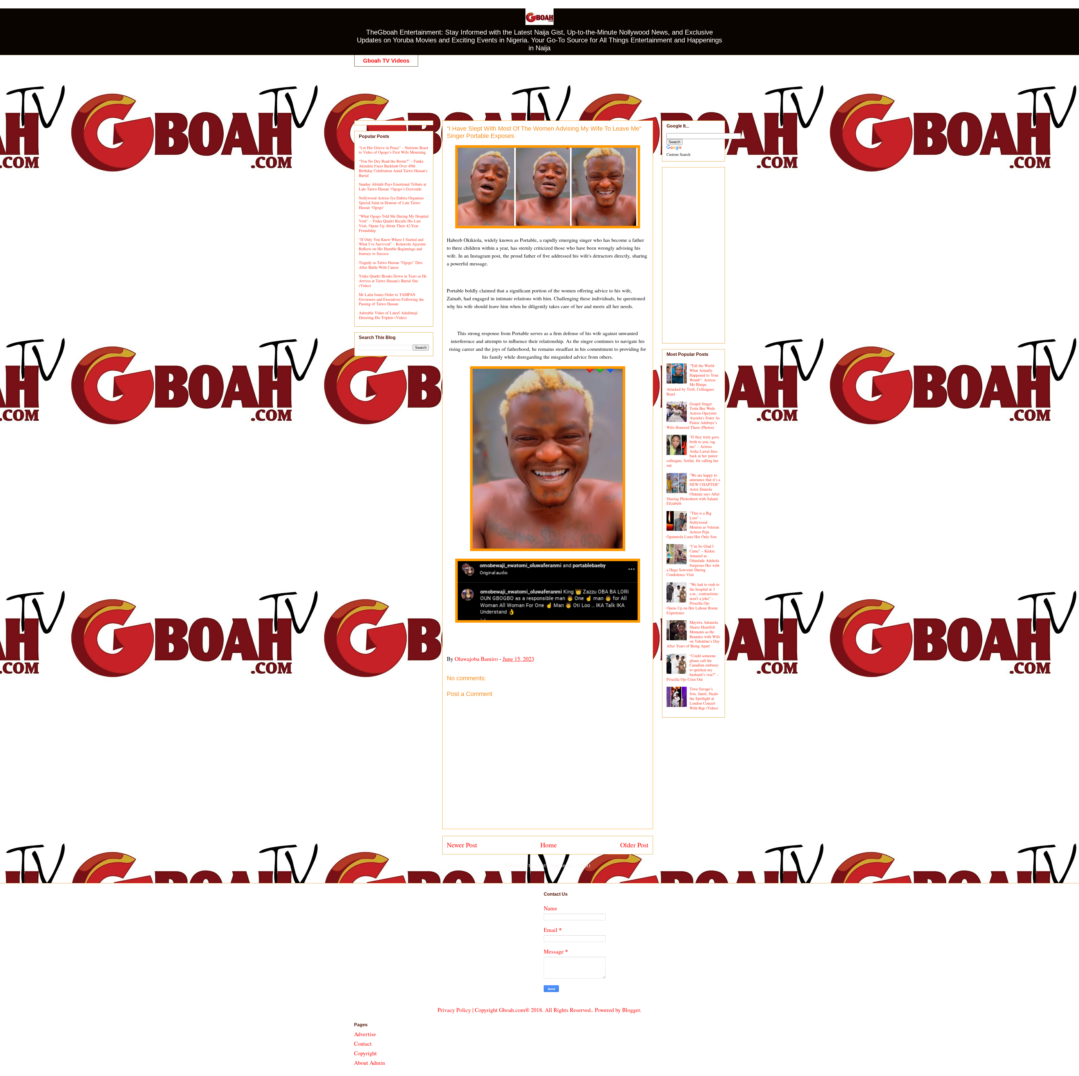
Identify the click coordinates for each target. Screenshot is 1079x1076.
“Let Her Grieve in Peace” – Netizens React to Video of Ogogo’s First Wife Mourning (393, 150)
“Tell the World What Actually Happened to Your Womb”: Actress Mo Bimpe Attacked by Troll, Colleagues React (693, 380)
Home (548, 844)
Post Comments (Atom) (563, 865)
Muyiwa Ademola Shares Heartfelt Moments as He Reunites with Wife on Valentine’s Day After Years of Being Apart (693, 634)
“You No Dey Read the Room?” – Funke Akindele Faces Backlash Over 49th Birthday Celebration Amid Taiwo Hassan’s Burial (393, 168)
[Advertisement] (539, 87)
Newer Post (462, 844)
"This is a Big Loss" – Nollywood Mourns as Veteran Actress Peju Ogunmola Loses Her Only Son (693, 524)
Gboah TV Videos (386, 61)
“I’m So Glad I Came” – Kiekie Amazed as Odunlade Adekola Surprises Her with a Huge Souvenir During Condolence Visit (693, 560)
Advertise (365, 1034)
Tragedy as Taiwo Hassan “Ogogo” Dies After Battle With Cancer (390, 265)
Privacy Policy (454, 1010)
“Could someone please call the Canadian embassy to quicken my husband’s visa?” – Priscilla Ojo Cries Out (693, 667)
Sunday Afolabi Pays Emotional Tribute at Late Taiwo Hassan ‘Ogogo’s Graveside (392, 186)
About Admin (369, 1062)
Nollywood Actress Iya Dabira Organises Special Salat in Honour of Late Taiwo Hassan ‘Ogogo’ (391, 202)
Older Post (634, 844)
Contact (363, 1043)
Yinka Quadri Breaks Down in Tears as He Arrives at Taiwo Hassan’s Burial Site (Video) (393, 280)
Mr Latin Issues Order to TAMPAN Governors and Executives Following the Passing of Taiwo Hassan (391, 299)
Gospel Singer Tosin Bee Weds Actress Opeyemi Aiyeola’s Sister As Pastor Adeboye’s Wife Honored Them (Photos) (693, 415)
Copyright (365, 1053)
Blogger (631, 1010)
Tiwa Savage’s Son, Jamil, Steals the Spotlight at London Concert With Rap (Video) (704, 698)
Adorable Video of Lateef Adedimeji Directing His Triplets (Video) (388, 315)
